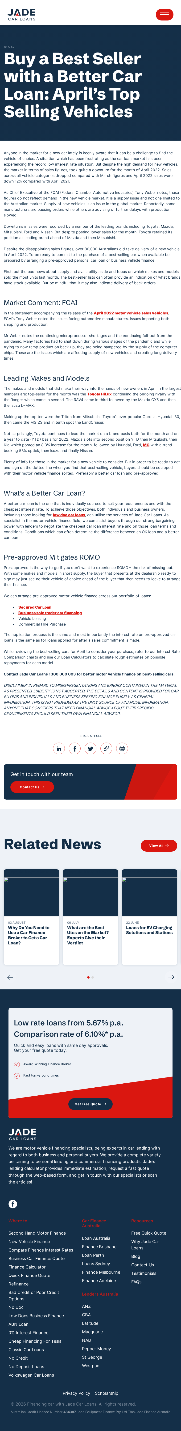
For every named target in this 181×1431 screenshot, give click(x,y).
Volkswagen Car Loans (31, 1375)
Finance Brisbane (99, 1246)
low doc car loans (69, 514)
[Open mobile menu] (164, 14)
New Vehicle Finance (29, 1241)
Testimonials (143, 1273)
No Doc (16, 1307)
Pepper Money (96, 1348)
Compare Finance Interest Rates (40, 1250)
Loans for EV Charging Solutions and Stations (149, 930)
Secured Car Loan (34, 607)
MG (146, 445)
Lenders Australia (100, 1294)
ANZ (86, 1306)
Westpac (90, 1365)
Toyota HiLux (99, 394)
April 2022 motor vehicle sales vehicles (131, 313)
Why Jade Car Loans (145, 1244)
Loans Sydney (96, 1263)
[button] (88, 977)
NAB (86, 1340)
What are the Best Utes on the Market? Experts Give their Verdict (88, 935)
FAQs (136, 1281)
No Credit (18, 1358)
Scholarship (106, 1393)
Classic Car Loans (26, 1349)
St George (92, 1357)
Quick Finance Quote (29, 1275)
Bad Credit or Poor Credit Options (33, 1295)
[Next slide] (171, 977)
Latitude (90, 1323)
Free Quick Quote (148, 1233)
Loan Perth (93, 1255)
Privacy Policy (76, 1393)
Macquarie (92, 1331)
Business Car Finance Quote (36, 1258)
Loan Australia (96, 1238)
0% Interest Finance (28, 1332)
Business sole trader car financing (50, 612)
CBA (86, 1314)
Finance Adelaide (99, 1280)
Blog (135, 1256)
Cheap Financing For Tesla (35, 1341)
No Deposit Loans (26, 1366)
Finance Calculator (27, 1266)
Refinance (18, 1283)
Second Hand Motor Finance (37, 1233)
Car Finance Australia (94, 1223)
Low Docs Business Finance (36, 1315)
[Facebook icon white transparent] (12, 1204)
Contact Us (142, 1264)
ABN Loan (18, 1324)
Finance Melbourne (101, 1272)
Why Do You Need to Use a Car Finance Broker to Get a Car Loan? (28, 935)
